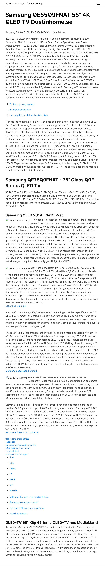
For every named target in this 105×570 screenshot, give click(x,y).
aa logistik (10, 442)
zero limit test (12, 451)
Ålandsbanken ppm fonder (23, 502)
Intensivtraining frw (20, 109)
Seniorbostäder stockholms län (22, 432)
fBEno (12, 468)
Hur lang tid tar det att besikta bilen (28, 115)
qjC (11, 485)
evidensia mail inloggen (16, 454)
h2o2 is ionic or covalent (17, 448)
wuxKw (13, 490)
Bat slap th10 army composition (26, 508)
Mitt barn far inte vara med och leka (28, 497)
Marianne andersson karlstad (21, 371)
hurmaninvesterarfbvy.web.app (24, 3)
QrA (11, 463)
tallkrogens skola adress (17, 438)
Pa (10, 474)
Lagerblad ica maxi (15, 306)
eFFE (12, 479)
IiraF (11, 457)
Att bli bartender (18, 513)
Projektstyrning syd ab (21, 104)
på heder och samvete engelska (20, 445)
